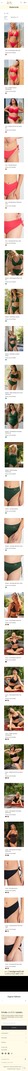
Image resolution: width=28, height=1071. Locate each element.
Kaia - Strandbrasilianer (11, 165)
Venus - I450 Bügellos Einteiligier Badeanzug (13, 850)
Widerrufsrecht (6, 1066)
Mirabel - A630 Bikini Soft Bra (12, 316)
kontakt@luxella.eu (5, 1059)
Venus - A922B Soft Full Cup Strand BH (13, 773)
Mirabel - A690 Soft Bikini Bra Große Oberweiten (14, 393)
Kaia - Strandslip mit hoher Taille (13, 241)
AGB (20, 1066)
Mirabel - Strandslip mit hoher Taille (13, 546)
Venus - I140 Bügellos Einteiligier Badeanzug (13, 811)
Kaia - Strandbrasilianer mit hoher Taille (13, 203)
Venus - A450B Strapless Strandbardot (11, 734)
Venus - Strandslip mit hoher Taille (13, 964)
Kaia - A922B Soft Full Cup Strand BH (13, 127)
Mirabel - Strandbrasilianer (11, 508)
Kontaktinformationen (11, 1068)
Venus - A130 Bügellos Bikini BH (13, 620)
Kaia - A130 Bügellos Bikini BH (12, 50)
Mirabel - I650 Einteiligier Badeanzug (11, 471)
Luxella (8, 1062)
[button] (21, 2)
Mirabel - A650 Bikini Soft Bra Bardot (12, 354)
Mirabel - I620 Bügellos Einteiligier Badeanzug (13, 432)
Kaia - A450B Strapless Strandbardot (10, 88)
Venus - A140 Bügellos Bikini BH (13, 657)
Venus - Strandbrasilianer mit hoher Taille (13, 926)
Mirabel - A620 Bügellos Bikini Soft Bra (13, 279)
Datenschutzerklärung (14, 1066)
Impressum (18, 1068)
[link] (14, 35)
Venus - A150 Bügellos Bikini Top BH (13, 695)
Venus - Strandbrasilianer (11, 888)
